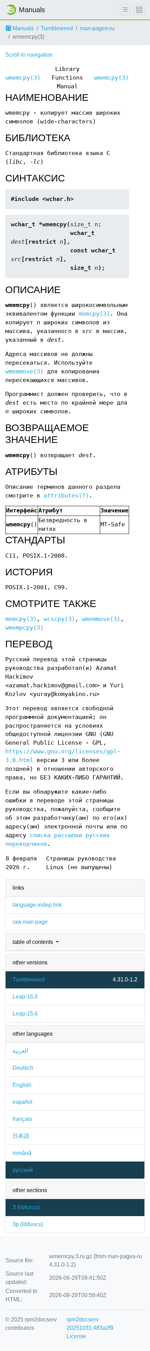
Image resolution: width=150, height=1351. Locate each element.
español (22, 1102)
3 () (26, 1207)
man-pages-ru (97, 28)
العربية (20, 1051)
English (22, 1085)
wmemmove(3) (24, 371)
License (76, 1336)
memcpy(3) (94, 313)
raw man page (30, 922)
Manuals (22, 28)
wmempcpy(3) (24, 627)
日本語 (21, 1136)
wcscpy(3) (59, 619)
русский (23, 1170)
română (22, 1153)
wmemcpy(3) (23, 77)
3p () (28, 1224)
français (22, 1119)
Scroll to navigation (29, 55)
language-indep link (37, 905)
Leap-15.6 (25, 1014)
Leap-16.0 (25, 997)
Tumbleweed (57, 28)
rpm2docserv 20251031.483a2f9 (90, 1324)
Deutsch (23, 1068)
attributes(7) (66, 495)
